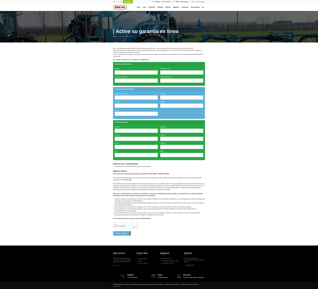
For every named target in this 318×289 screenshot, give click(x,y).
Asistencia (185, 7)
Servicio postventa (143, 263)
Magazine (176, 7)
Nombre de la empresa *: (122, 93)
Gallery (128, 2)
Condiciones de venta (167, 263)
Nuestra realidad (142, 258)
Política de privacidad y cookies (170, 260)
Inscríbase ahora (190, 265)
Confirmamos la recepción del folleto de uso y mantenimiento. (133, 166)
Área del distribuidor (199, 1)
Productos (152, 7)
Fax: (116, 151)
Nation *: (117, 143)
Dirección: (118, 135)
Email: (117, 110)
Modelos (160, 7)
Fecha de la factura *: (121, 77)
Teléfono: (163, 102)
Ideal (144, 7)
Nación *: (117, 102)
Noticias (168, 7)
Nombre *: (118, 127)
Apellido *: (163, 127)
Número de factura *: (166, 77)
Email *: (162, 151)
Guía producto (195, 7)
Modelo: (117, 68)
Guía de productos (167, 258)
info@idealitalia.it (145, 218)
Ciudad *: (163, 93)
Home (139, 7)
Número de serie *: (165, 68)
